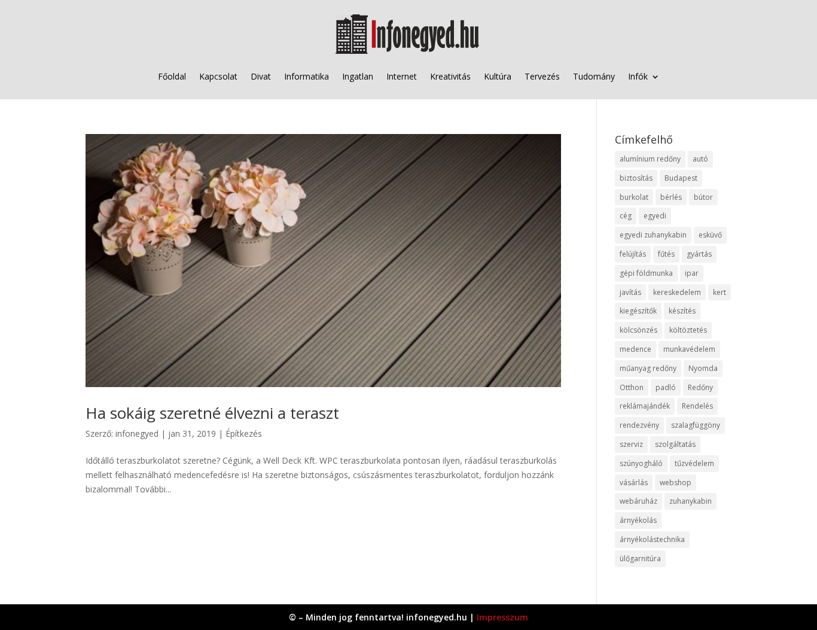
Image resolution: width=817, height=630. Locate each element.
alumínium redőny (650, 159)
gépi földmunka (646, 273)
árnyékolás (638, 520)
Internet (401, 76)
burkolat (634, 197)
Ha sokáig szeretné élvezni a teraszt (212, 413)
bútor (703, 197)
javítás (630, 292)
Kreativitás (450, 76)
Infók (638, 76)
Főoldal (172, 76)
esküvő (710, 235)
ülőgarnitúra (640, 558)
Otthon (632, 387)
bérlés (671, 197)
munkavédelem (689, 349)
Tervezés (542, 76)
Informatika (306, 76)
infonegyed (136, 433)
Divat (261, 76)
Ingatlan (357, 76)
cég (626, 216)
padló (666, 387)
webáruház (638, 501)
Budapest (680, 178)
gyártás (699, 254)
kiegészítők (638, 311)
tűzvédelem (694, 463)
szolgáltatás (675, 444)
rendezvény (639, 425)
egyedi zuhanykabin (653, 235)
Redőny (700, 387)
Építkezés (243, 433)
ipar (692, 273)
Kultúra (497, 76)
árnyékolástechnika (652, 539)
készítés (682, 311)
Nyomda (703, 368)
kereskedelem (677, 292)
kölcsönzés (638, 330)
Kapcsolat (218, 76)
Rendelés (697, 406)
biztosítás (636, 178)
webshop (675, 482)
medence (635, 349)
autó (700, 159)
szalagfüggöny (695, 425)
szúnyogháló (641, 463)
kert (719, 292)
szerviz (631, 444)
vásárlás (634, 482)
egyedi (655, 216)
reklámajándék (645, 406)
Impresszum (502, 617)
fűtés (666, 254)
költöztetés (688, 330)
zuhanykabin (690, 501)
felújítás (633, 254)
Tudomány (594, 76)
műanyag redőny (648, 368)
